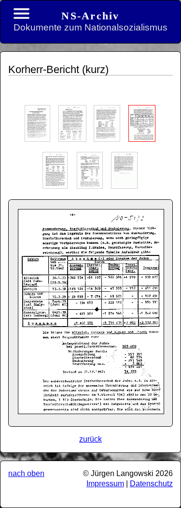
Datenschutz (151, 483)
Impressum (105, 483)
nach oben (26, 473)
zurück (90, 439)
